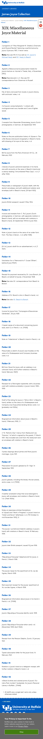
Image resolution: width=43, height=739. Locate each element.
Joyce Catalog (19, 20)
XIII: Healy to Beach (23, 57)
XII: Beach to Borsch (20, 299)
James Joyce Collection (16, 14)
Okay (21, 732)
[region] (21, 726)
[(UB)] (21, 3)
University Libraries (9, 8)
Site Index (6, 701)
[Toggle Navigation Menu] (40, 24)
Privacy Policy (23, 726)
